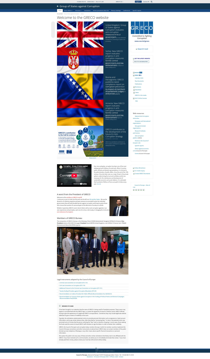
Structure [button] (77, 10)
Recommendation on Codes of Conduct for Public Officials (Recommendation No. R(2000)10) (85, 294)
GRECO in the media (140, 95)
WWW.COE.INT (61, 1)
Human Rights (81, 1)
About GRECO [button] (68, 10)
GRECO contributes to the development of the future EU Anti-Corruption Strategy (115, 133)
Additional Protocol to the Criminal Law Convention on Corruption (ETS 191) (81, 288)
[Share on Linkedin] (53, 33)
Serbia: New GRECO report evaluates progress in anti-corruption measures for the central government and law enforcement (114, 58)
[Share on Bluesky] (53, 23)
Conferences (126, 10)
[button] (105, 351)
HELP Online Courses (141, 98)
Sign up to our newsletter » (141, 61)
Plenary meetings (116, 10)
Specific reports (137, 10)
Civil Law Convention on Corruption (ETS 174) (72, 285)
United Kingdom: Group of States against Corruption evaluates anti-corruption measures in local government (115, 31)
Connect (145, 1)
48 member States (94, 199)
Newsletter (138, 89)
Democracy (90, 1)
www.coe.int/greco (142, 41)
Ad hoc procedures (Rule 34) (101, 10)
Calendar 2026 (139, 78)
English (138, 1)
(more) (99, 184)
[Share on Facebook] (53, 30)
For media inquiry (140, 171)
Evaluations (87, 10)
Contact (121, 357)
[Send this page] (53, 36)
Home (60, 10)
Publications (138, 84)
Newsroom (92, 158)
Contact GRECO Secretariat (142, 173)
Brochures (138, 87)
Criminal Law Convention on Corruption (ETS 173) (73, 282)
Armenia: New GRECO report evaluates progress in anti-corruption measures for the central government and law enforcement (114, 110)
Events (137, 153)
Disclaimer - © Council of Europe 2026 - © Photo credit (102, 357)
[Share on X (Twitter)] (53, 26)
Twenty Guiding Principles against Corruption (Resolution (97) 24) (77, 291)
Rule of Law (100, 1)
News (137, 92)
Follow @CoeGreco (140, 168)
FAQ (136, 101)
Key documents (139, 81)
